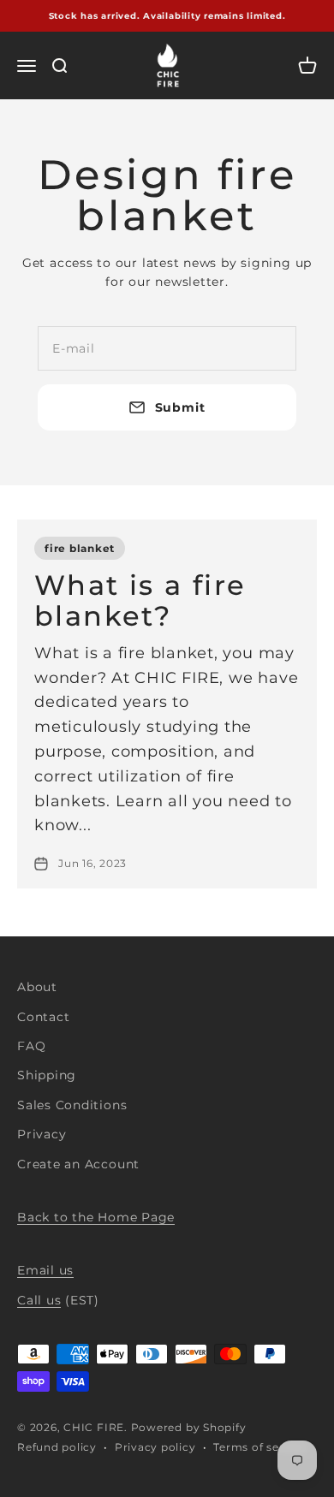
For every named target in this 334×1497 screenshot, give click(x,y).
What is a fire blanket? (140, 600)
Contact (43, 1017)
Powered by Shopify (189, 1427)
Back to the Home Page (96, 1217)
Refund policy (57, 1447)
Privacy (41, 1134)
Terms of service (260, 1447)
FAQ (31, 1046)
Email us (45, 1270)
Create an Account (78, 1164)
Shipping (46, 1075)
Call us (39, 1300)
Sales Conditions (72, 1105)
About (37, 987)
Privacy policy (155, 1447)
